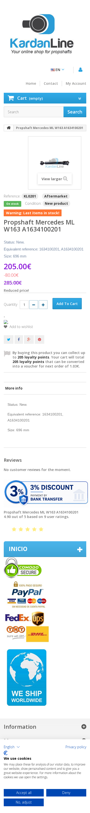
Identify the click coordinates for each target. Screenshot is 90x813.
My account (76, 83)
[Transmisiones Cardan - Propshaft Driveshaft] (41, 36)
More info (13, 388)
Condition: (33, 203)
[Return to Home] (9, 128)
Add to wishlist (20, 326)
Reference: (12, 196)
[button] (12, 747)
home (31, 83)
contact (51, 83)
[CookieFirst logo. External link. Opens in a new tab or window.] (6, 753)
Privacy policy (76, 747)
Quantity (10, 304)
